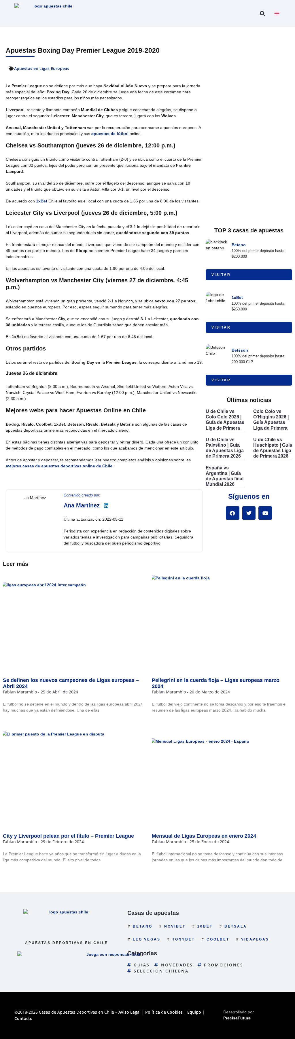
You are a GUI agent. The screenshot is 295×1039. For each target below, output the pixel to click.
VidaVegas (255, 939)
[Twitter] (249, 513)
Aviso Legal (129, 1012)
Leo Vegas (146, 939)
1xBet (41, 201)
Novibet (175, 926)
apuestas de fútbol (109, 133)
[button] (262, 13)
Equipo (194, 1012)
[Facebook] (232, 513)
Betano (239, 244)
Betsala (235, 926)
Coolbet (218, 939)
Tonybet (183, 939)
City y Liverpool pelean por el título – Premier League (68, 836)
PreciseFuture (237, 1018)
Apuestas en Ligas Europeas (41, 68)
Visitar (221, 275)
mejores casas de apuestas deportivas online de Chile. (60, 466)
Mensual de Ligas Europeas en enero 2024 (204, 836)
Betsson (240, 350)
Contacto (23, 1018)
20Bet (205, 926)
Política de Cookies (164, 1012)
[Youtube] (265, 513)
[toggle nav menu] (277, 13)
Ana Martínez (82, 505)
